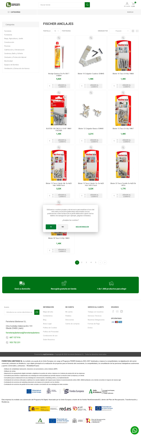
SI (51, 227)
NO (63, 227)
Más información (82, 227)
